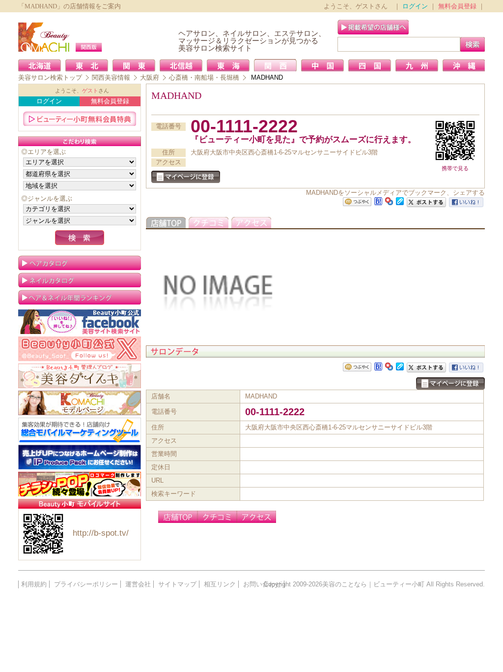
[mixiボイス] (357, 202)
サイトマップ (177, 584)
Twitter (79, 348)
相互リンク (220, 584)
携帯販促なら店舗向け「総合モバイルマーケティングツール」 (79, 430)
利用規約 (34, 584)
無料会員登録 (457, 6)
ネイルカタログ (79, 280)
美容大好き (79, 376)
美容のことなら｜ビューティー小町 (373, 584)
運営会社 (138, 584)
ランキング (79, 297)
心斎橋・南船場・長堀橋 (204, 77)
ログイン (415, 6)
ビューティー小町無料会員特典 (79, 118)
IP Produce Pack (79, 457)
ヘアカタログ (79, 262)
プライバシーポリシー (86, 584)
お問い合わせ (262, 584)
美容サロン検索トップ (50, 77)
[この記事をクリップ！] (400, 200)
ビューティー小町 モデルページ (79, 403)
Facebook (79, 321)
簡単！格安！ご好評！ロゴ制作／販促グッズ (79, 484)
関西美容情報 (111, 77)
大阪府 (149, 77)
